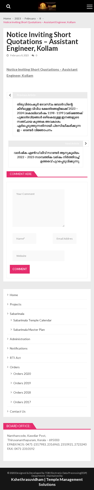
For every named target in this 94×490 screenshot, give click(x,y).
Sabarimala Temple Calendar (32, 320)
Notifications (19, 348)
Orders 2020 (22, 373)
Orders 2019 (22, 383)
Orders (15, 367)
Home (14, 295)
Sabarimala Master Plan (29, 329)
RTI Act (15, 358)
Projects (15, 304)
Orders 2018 (22, 392)
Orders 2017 (22, 402)
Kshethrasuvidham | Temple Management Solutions (47, 482)
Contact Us (18, 411)
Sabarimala (17, 313)
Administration (20, 339)
